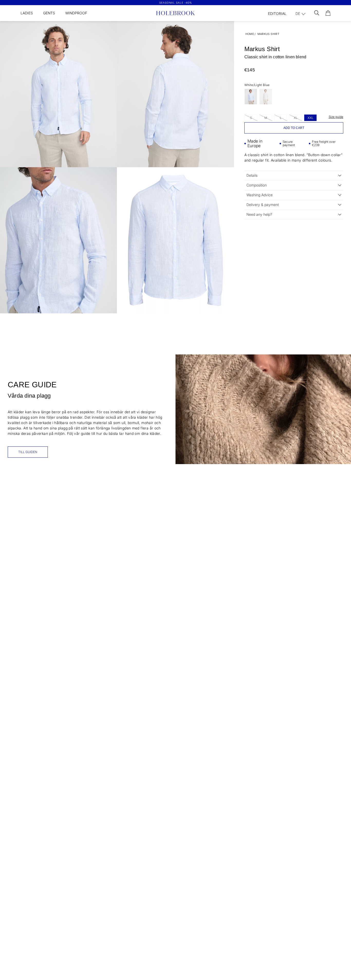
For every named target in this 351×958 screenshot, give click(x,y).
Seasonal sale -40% (175, 2)
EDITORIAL (277, 13)
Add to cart (293, 128)
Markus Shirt (268, 34)
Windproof (76, 13)
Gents (49, 13)
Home (249, 34)
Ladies (27, 13)
